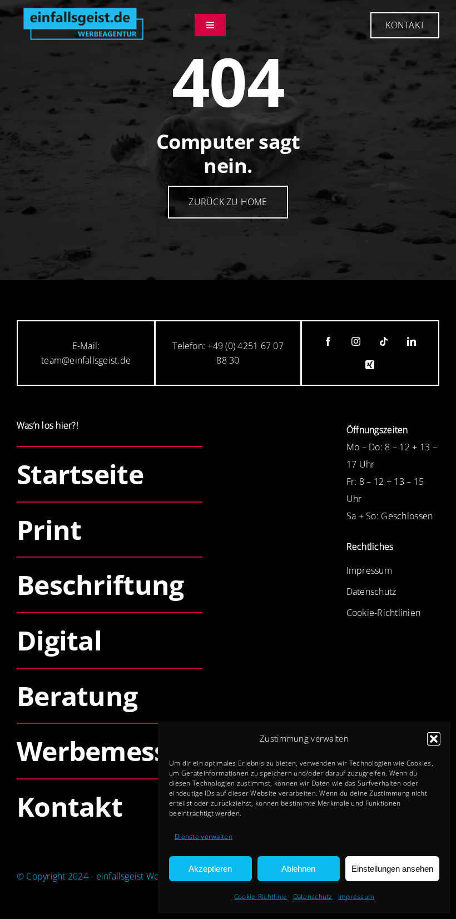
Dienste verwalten (203, 836)
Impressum (356, 896)
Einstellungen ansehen (392, 868)
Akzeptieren (210, 868)
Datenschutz (313, 896)
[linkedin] (411, 341)
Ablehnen (298, 868)
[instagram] (356, 341)
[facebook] (328, 341)
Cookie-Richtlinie (261, 896)
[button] (433, 738)
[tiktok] (384, 341)
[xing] (370, 365)
